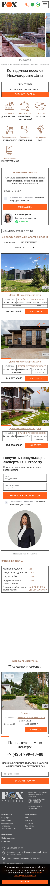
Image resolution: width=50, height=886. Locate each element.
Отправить (25, 207)
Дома (27, 818)
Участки (28, 820)
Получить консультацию (25, 495)
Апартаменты (7, 823)
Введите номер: (12, 485)
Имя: (7, 476)
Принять (25, 882)
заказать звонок (25, 781)
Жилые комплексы (9, 829)
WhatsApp (23, 221)
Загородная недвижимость (19, 64)
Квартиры (5, 818)
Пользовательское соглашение (35, 807)
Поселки (28, 829)
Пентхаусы (6, 820)
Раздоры (25, 713)
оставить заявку (25, 94)
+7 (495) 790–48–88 (25, 754)
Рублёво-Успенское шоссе (32, 299)
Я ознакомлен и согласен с (27, 199)
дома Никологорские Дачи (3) (18, 231)
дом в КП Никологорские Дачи (25, 295)
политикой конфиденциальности (28, 874)
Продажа (34, 64)
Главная (4, 64)
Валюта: (17, 247)
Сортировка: (9, 242)
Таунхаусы (5, 826)
